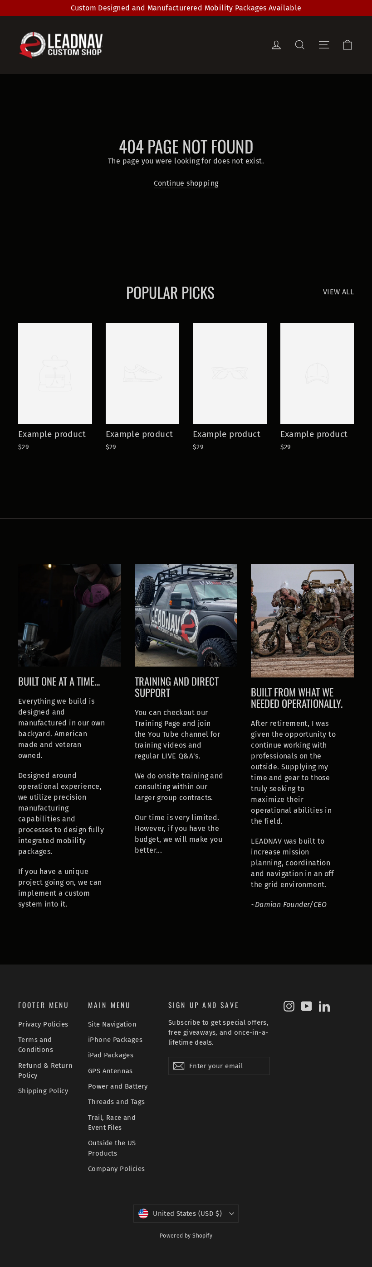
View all (338, 292)
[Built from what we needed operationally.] (302, 620)
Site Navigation (112, 1024)
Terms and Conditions (35, 1045)
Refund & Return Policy (45, 1070)
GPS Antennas (110, 1071)
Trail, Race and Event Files (112, 1122)
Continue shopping (186, 183)
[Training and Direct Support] (186, 615)
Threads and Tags (116, 1102)
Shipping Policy (43, 1091)
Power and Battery (118, 1086)
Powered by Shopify (186, 1236)
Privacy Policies (43, 1024)
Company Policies (116, 1169)
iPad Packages (110, 1055)
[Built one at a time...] (69, 615)
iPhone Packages (115, 1040)
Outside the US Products (112, 1148)
